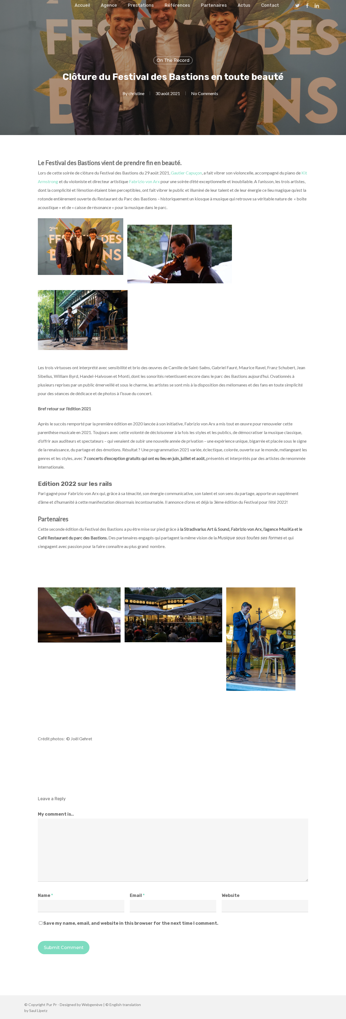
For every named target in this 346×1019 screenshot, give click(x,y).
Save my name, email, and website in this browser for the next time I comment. (130, 923)
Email (137, 895)
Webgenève (92, 1004)
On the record (173, 60)
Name (45, 895)
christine (136, 93)
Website (230, 895)
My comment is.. (56, 814)
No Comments (204, 93)
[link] (186, 172)
